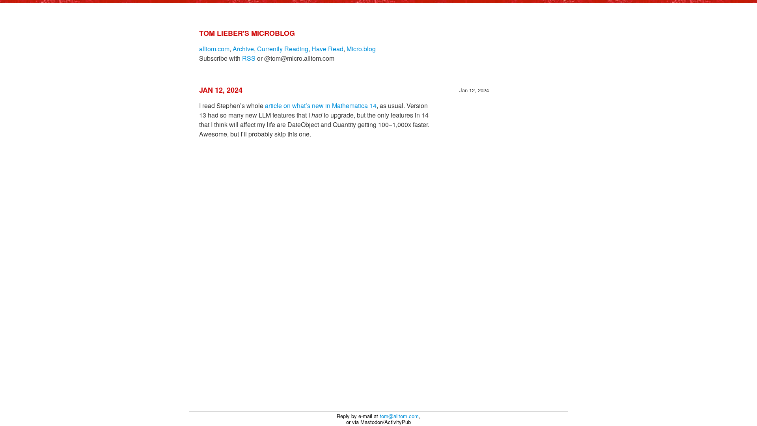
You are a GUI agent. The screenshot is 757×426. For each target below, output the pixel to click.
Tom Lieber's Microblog (247, 33)
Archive (243, 48)
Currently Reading (282, 48)
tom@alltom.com (399, 416)
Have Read (327, 48)
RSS (248, 58)
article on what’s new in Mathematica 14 (321, 105)
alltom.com (214, 48)
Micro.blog (361, 48)
